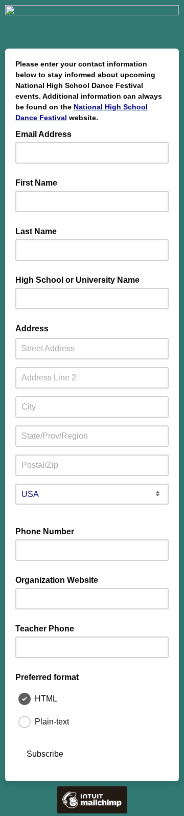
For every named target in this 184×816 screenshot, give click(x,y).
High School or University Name (77, 280)
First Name (36, 182)
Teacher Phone (44, 628)
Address (32, 328)
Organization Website (56, 580)
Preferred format (47, 677)
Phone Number (44, 531)
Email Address (46, 133)
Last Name (36, 231)
